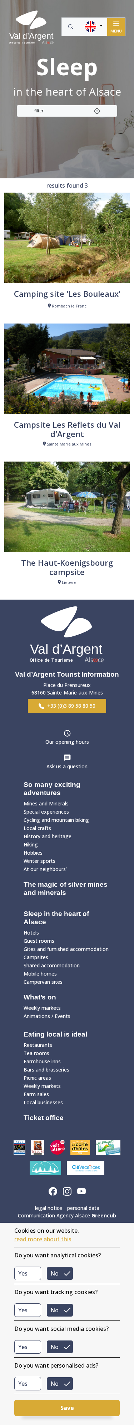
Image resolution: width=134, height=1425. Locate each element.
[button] (93, 26)
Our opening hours (67, 741)
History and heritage (47, 836)
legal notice (48, 1208)
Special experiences (46, 811)
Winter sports (39, 860)
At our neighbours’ (45, 869)
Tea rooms (36, 1053)
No (54, 1273)
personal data (83, 1208)
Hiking (31, 844)
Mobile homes (40, 973)
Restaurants (38, 1045)
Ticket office (44, 1117)
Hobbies (33, 852)
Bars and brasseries (46, 1069)
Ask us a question (67, 766)
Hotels (31, 932)
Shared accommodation (52, 965)
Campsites (36, 957)
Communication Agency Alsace (67, 1215)
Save (67, 1408)
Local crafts (37, 828)
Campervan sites (43, 981)
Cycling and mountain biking (56, 819)
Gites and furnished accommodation (66, 949)
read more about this (42, 1239)
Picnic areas (37, 1077)
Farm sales (36, 1094)
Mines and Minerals (46, 803)
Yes (23, 1273)
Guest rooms (39, 940)
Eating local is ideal (55, 1034)
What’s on (40, 997)
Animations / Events (47, 1016)
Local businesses (43, 1102)
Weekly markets (42, 1007)
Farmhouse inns (42, 1061)
